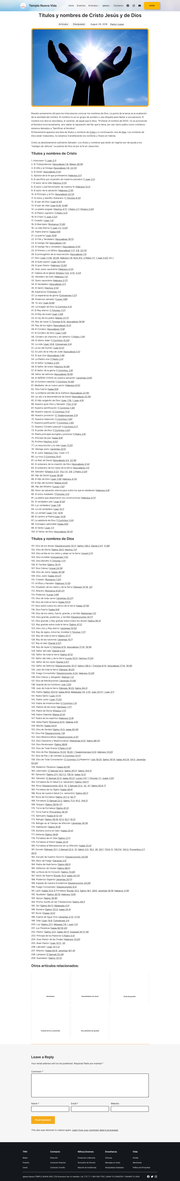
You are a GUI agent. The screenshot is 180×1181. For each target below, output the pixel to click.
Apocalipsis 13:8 (56, 329)
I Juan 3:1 (109, 692)
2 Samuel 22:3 (54, 778)
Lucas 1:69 (61, 299)
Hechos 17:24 (86, 658)
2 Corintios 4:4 (63, 306)
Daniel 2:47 (97, 546)
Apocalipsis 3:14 (52, 172)
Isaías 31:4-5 (48, 890)
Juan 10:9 (51, 235)
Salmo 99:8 (61, 744)
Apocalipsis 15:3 (62, 325)
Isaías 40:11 (63, 932)
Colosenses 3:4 (63, 344)
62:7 (72, 797)
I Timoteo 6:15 (58, 647)
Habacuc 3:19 (121, 890)
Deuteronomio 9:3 (66, 887)
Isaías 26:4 (66, 789)
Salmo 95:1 (81, 793)
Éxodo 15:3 (60, 875)
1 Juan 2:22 (51, 216)
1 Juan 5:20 (102, 258)
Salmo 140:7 (81, 782)
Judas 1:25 (107, 778)
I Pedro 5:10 (64, 748)
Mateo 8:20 (61, 483)
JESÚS (152, 6)
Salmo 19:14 (109, 759)
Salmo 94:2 (81, 688)
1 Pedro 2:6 (79, 434)
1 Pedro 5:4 (61, 213)
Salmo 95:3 (94, 621)
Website (115, 1103)
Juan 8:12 (59, 348)
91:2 (78, 800)
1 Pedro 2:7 (73, 209)
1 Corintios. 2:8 (64, 370)
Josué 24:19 (55, 568)
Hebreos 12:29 (86, 673)
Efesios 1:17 (59, 710)
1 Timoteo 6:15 (72, 198)
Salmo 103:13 (50, 692)
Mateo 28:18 (75, 164)
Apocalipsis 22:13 (64, 194)
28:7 (101, 849)
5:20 (64, 228)
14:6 (60, 513)
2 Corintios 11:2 (61, 411)
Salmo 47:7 (64, 635)
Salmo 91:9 (54, 827)
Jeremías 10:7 (65, 639)
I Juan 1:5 (72, 924)
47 (89, 785)
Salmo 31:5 (59, 729)
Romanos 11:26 (57, 224)
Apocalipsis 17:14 (75, 647)
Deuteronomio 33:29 (76, 857)
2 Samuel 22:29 (55, 954)
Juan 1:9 (55, 505)
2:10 (88, 692)
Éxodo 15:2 (73, 890)
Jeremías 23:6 (84, 378)
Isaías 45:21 (54, 576)
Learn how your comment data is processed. (95, 1130)
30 (96, 849)
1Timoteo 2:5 (62, 494)
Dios (124, 132)
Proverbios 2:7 (137, 849)
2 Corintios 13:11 (71, 755)
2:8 (77, 250)
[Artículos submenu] (98, 5)
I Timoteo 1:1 (94, 778)
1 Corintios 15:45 (60, 340)
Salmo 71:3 (68, 800)
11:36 (106, 546)
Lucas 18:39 (56, 475)
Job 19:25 (96, 759)
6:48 (64, 205)
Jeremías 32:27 (65, 598)
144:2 (84, 800)
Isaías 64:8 (64, 692)
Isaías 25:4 (66, 830)
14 (63, 261)
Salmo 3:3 (83, 849)
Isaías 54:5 (64, 602)
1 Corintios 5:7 (69, 426)
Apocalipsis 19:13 (63, 531)
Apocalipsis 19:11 (64, 239)
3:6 (70, 471)
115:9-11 (109, 849)
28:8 (94, 890)
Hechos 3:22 (50, 441)
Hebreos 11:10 (63, 583)
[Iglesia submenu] (110, 5)
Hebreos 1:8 (66, 258)
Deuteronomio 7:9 (55, 733)
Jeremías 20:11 (64, 879)
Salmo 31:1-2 (62, 797)
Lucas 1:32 (58, 486)
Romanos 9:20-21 (55, 591)
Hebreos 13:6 (68, 894)
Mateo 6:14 (59, 714)
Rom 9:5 (77, 258)
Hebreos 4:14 (66, 269)
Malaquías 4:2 (61, 905)
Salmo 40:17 (70, 770)
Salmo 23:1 (50, 932)
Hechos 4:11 (60, 209)
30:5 (33, 853)
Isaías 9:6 (55, 231)
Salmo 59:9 (51, 834)
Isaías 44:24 (122, 759)
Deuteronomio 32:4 (53, 785)
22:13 (73, 168)
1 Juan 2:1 (50, 160)
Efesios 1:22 (62, 273)
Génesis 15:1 (51, 849)
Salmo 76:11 (54, 564)
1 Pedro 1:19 (78, 336)
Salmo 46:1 (78, 902)
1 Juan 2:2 (89, 179)
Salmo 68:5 (64, 864)
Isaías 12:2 (80, 774)
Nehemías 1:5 (88, 613)
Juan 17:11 (55, 696)
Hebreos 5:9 (102, 490)
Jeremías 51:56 (67, 680)
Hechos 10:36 (62, 366)
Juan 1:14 (52, 513)
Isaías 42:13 (73, 875)
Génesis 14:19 (81, 587)
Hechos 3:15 (59, 183)
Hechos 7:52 (51, 453)
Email (74, 1103)
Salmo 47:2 (75, 624)
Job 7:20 (66, 684)
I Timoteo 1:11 (58, 561)
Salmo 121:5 (52, 909)
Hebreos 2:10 (66, 190)
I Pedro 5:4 (68, 935)
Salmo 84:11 (47, 905)
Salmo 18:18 (50, 898)
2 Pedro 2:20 (52, 363)
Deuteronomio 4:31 (68, 737)
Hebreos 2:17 (60, 280)
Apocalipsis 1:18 (56, 355)
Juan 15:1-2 (53, 947)
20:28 (56, 258)
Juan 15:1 (58, 509)
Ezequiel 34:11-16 (79, 932)
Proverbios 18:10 (58, 812)
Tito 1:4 (63, 471)
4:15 (72, 273)
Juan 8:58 (49, 303)
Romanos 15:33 (58, 752)
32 (85, 785)
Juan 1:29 (61, 333)
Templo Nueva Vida (43, 5)
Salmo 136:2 (83, 546)
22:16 (73, 460)
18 (50, 258)
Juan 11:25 (66, 445)
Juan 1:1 (45, 258)
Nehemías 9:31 (77, 740)
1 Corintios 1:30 (66, 408)
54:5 (132, 759)
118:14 (70, 774)
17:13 (76, 917)
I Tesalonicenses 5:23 (85, 752)
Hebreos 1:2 (61, 276)
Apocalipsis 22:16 (79, 393)
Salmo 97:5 (66, 654)
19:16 (88, 647)
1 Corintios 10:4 (52, 456)
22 (90, 587)
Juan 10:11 (57, 261)
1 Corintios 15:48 (64, 381)
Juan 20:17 (96, 692)
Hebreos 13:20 (58, 265)
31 (65, 785)
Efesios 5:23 (52, 471)
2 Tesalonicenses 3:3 (66, 415)
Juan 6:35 (56, 205)
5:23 (78, 273)
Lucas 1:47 (81, 778)
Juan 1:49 (57, 314)
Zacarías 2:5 (59, 860)
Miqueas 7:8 (60, 924)
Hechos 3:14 (51, 288)
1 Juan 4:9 (77, 400)
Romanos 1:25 (53, 579)
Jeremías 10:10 (68, 628)
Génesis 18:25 (67, 669)
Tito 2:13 (71, 404)
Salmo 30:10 (54, 894)
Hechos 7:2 (70, 549)
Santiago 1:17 (64, 707)
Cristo (93, 132)
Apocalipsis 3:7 (57, 284)
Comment (37, 1071)
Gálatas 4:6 (71, 722)
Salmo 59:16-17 (54, 804)
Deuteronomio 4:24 (67, 673)
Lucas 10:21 (72, 658)
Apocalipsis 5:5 (71, 351)
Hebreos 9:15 (72, 385)
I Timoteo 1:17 (78, 632)
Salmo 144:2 (84, 770)
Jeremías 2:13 (66, 917)
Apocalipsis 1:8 (60, 164)
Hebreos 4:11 (88, 498)
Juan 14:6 (49, 344)
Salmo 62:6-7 (98, 785)
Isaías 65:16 (72, 729)
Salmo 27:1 (52, 774)
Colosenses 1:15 (59, 557)
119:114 (117, 849)
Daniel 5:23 (58, 651)
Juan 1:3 (48, 220)
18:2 (92, 849)
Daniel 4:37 (54, 643)
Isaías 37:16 (82, 605)
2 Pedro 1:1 (89, 258)
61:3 (61, 819)
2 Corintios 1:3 (68, 703)
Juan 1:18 (66, 400)
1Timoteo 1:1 (53, 291)
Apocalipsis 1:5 (57, 243)
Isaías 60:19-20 (59, 928)
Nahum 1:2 (67, 677)
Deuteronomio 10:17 (66, 546)
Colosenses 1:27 (68, 295)
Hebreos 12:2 (83, 186)
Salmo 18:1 (85, 890)
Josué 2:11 (87, 553)
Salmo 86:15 (93, 740)
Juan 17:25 (55, 699)
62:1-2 (62, 774)
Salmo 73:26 (68, 872)
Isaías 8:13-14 (54, 815)
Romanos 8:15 (57, 722)
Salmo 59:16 (51, 819)
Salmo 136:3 (84, 665)
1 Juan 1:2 (56, 228)
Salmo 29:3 (58, 549)
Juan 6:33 (56, 201)
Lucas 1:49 (52, 594)
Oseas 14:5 (48, 913)
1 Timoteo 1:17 (57, 310)
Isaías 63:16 (63, 767)
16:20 (69, 752)
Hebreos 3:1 (75, 175)
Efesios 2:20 (86, 209)
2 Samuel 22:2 (55, 770)
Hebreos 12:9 (66, 718)
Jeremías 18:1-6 (66, 950)
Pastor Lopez (117, 24)
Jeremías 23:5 (58, 449)
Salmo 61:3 (62, 808)
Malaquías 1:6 (78, 692)
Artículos (63, 24)
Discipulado (79, 24)
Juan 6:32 (59, 501)
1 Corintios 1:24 (61, 430)
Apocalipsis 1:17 (67, 250)
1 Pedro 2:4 (57, 359)
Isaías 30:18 (58, 572)
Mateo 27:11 (62, 318)
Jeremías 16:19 (79, 823)
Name (35, 1103)
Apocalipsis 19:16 (75, 321)
